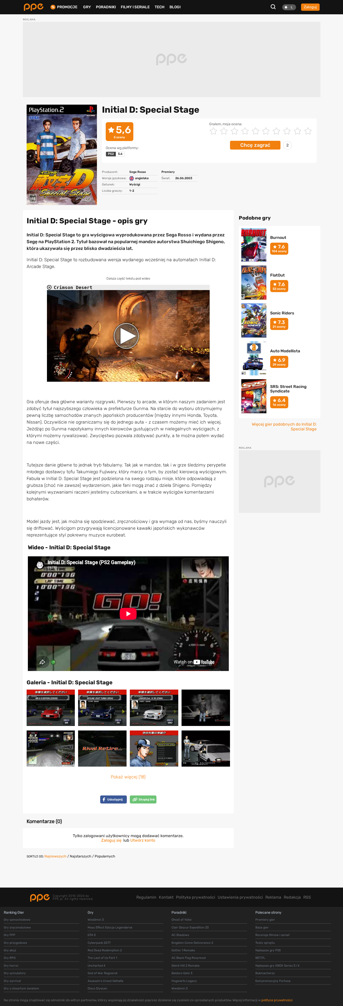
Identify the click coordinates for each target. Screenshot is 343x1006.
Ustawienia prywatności (240, 897)
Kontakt (166, 897)
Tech (159, 7)
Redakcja (292, 897)
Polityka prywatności (195, 897)
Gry (87, 7)
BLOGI (175, 7)
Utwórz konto (142, 840)
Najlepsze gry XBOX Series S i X (277, 965)
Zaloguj (310, 7)
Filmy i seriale (135, 7)
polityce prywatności (277, 1000)
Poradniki (106, 7)
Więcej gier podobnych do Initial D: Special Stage (284, 426)
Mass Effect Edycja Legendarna (110, 927)
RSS (307, 897)
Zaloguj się (111, 840)
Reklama (273, 897)
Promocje (67, 7)
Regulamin (146, 897)
